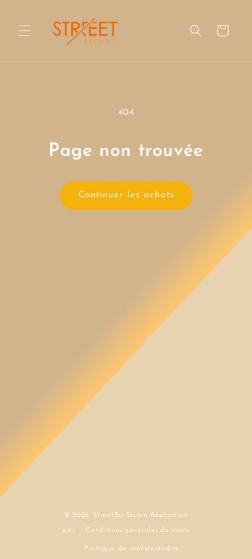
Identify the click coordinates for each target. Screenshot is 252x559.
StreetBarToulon (120, 515)
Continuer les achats (126, 195)
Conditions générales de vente (138, 530)
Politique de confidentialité (132, 549)
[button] (24, 30)
